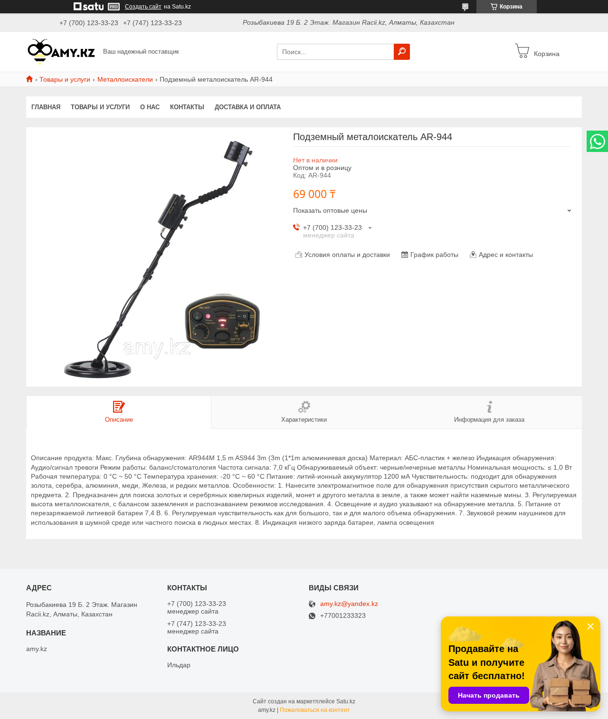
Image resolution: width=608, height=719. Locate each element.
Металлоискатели (125, 79)
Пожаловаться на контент (315, 710)
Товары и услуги (64, 79)
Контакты (187, 107)
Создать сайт (143, 6)
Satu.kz (345, 701)
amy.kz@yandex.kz (349, 603)
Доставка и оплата (248, 107)
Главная (45, 107)
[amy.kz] (61, 51)
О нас (150, 107)
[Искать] (402, 52)
